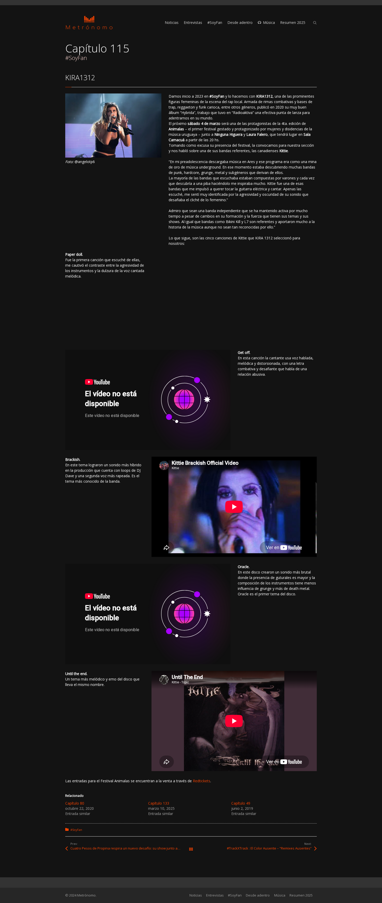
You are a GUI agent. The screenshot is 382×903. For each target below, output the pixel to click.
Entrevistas (215, 895)
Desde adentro (258, 895)
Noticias (195, 895)
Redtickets (201, 780)
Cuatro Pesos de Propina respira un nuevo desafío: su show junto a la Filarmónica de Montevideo (130, 848)
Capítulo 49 (240, 803)
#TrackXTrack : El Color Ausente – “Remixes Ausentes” (269, 848)
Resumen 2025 (301, 895)
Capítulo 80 (74, 803)
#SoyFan (76, 830)
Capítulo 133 (158, 803)
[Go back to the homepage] (89, 23)
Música (279, 895)
